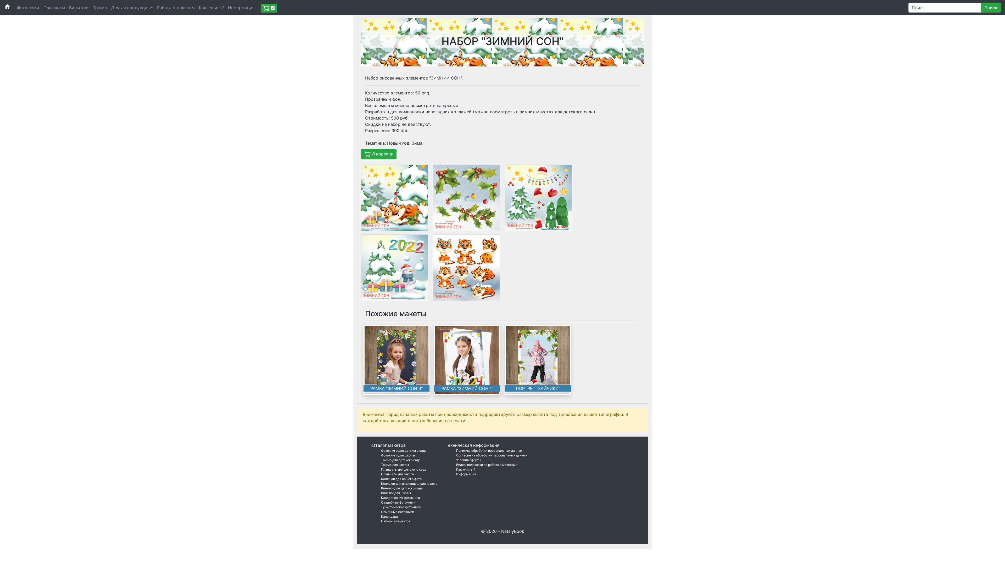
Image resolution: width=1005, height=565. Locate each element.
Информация (241, 7)
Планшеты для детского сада (403, 469)
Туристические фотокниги (401, 507)
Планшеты (54, 7)
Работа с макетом (176, 7)
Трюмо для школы (395, 465)
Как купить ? (465, 469)
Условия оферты (468, 460)
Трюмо (100, 7)
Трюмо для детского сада (401, 460)
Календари (389, 516)
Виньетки (79, 7)
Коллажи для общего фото (401, 479)
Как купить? (211, 7)
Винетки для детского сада (402, 488)
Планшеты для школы (398, 474)
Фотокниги (28, 7)
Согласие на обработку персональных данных (491, 455)
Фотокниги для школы (398, 455)
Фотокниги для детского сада (404, 451)
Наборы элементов (395, 521)
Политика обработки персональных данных (489, 451)
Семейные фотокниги (397, 512)
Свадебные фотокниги (398, 502)
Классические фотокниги (400, 498)
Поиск (990, 7)
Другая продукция (130, 7)
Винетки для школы (396, 493)
